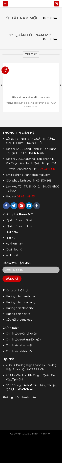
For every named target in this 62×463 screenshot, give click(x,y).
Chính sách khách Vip (20, 351)
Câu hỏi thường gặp (19, 319)
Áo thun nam (14, 243)
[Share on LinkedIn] (29, 205)
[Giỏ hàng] (56, 3)
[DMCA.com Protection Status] (31, 447)
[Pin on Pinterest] (21, 205)
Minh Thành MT (42, 433)
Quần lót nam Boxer (20, 226)
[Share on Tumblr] (36, 205)
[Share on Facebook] (6, 205)
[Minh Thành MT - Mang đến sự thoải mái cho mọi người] (31, 4)
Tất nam (12, 232)
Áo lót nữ (12, 255)
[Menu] (5, 3)
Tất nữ (11, 237)
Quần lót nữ (14, 249)
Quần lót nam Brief (19, 220)
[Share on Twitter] (13, 205)
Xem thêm (50, 18)
